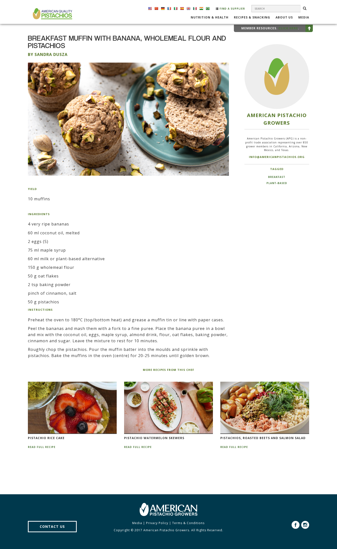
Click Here (288, 28)
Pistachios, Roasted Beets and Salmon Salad (263, 438)
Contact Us (52, 526)
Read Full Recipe (42, 447)
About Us (284, 17)
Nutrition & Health (209, 17)
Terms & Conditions (188, 523)
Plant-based (276, 183)
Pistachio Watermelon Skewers (154, 438)
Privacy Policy (157, 523)
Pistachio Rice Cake (46, 438)
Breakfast (276, 177)
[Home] (52, 13)
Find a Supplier (232, 8)
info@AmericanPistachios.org (277, 157)
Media (303, 17)
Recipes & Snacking (252, 17)
